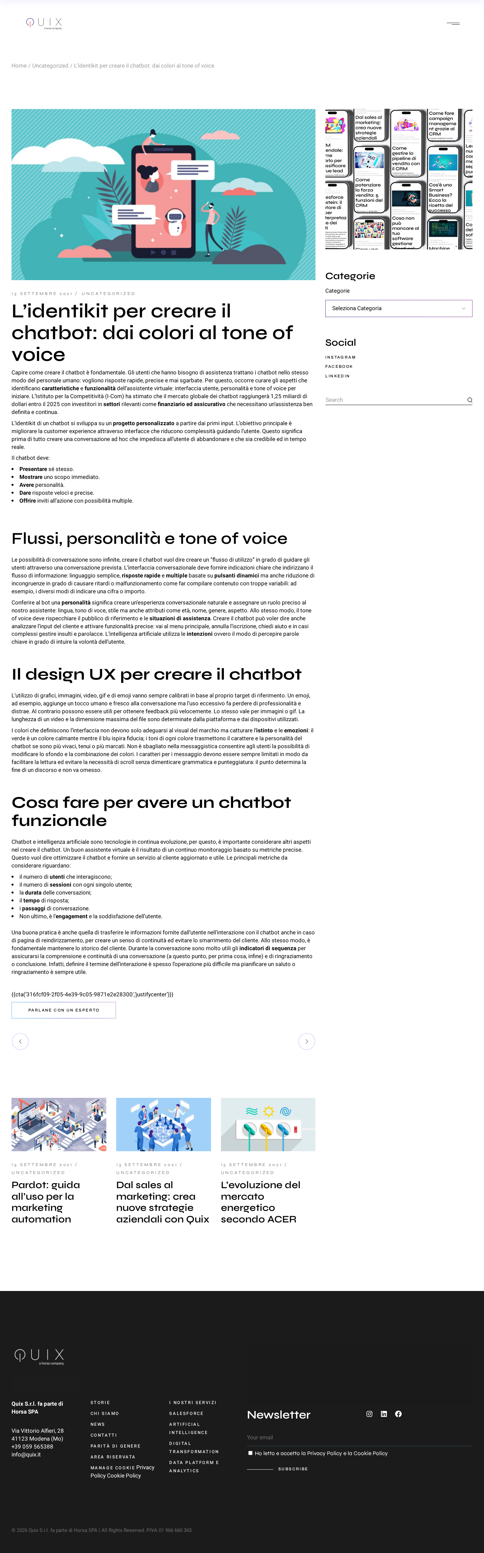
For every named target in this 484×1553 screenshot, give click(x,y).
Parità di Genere (116, 1446)
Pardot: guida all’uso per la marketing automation (46, 1202)
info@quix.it (26, 1454)
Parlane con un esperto (64, 1010)
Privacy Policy (324, 1453)
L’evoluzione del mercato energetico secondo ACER (261, 1202)
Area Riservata (113, 1457)
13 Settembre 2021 (42, 293)
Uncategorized (50, 66)
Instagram (340, 357)
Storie (100, 1402)
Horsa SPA (25, 1412)
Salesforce (186, 1413)
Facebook (339, 366)
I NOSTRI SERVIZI (193, 1402)
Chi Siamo (105, 1413)
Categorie (337, 291)
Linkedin (337, 376)
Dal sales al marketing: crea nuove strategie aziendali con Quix (162, 1202)
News (98, 1424)
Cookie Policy (124, 1476)
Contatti (104, 1435)
